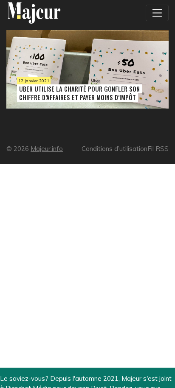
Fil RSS (158, 149)
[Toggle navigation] (157, 13)
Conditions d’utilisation (114, 149)
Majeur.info (47, 149)
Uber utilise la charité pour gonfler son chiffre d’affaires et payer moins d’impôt (79, 92)
